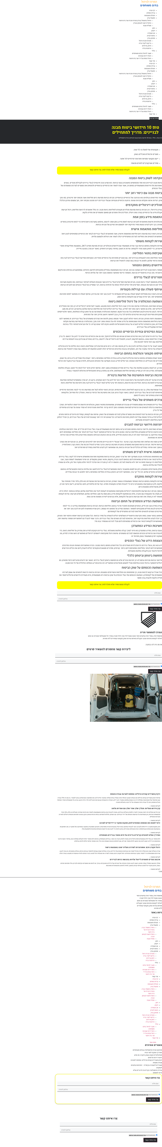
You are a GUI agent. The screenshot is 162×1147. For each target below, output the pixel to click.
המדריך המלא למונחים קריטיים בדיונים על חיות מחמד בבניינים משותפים (129, 835)
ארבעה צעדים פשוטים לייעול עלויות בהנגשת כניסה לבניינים (135, 859)
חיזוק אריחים (146, 46)
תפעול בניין (151, 18)
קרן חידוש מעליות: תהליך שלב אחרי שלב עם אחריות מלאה (136, 808)
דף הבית (152, 10)
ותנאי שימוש (137, 604)
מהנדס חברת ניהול (145, 40)
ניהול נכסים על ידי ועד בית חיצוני (140, 58)
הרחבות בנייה (146, 48)
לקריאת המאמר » (155, 806)
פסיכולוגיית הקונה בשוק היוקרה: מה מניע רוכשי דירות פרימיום (148, 1056)
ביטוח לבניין (151, 35)
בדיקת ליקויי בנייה (145, 43)
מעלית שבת (147, 25)
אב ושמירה (151, 33)
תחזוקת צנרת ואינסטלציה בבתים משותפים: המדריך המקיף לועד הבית (147, 1051)
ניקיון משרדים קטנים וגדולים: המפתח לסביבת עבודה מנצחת (135, 794)
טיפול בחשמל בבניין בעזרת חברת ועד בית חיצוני (135, 20)
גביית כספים (151, 13)
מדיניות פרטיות (145, 604)
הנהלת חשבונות (149, 15)
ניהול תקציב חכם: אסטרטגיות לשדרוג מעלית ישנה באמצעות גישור (132, 847)
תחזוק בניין (151, 38)
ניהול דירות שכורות (144, 56)
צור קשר (152, 61)
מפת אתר (153, 1042)
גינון (153, 28)
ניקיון (153, 30)
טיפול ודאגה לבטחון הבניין (142, 23)
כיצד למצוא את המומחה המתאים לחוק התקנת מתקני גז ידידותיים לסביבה (129, 823)
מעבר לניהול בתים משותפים (141, 53)
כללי (153, 51)
